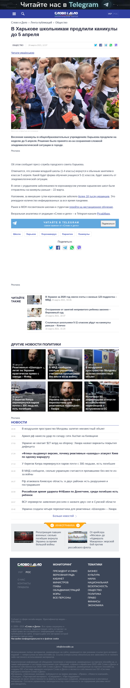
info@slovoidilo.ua (65, 647)
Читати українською (22, 53)
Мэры (56, 594)
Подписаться (108, 223)
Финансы (94, 601)
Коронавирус (49, 234)
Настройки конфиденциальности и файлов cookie (35, 638)
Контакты (24, 583)
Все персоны (62, 597)
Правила (23, 587)
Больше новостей (63, 516)
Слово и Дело (19, 22)
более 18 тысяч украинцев (93, 196)
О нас (21, 579)
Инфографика (65, 525)
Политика (94, 594)
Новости (19, 422)
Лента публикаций (41, 22)
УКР (110, 14)
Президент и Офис (65, 571)
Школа (17, 234)
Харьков (31, 234)
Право (92, 597)
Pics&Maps (103, 213)
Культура (94, 575)
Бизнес (93, 571)
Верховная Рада (64, 575)
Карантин (67, 234)
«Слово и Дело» (32, 626)
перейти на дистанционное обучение (91, 207)
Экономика (95, 605)
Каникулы (84, 234)
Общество (61, 22)
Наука (92, 578)
